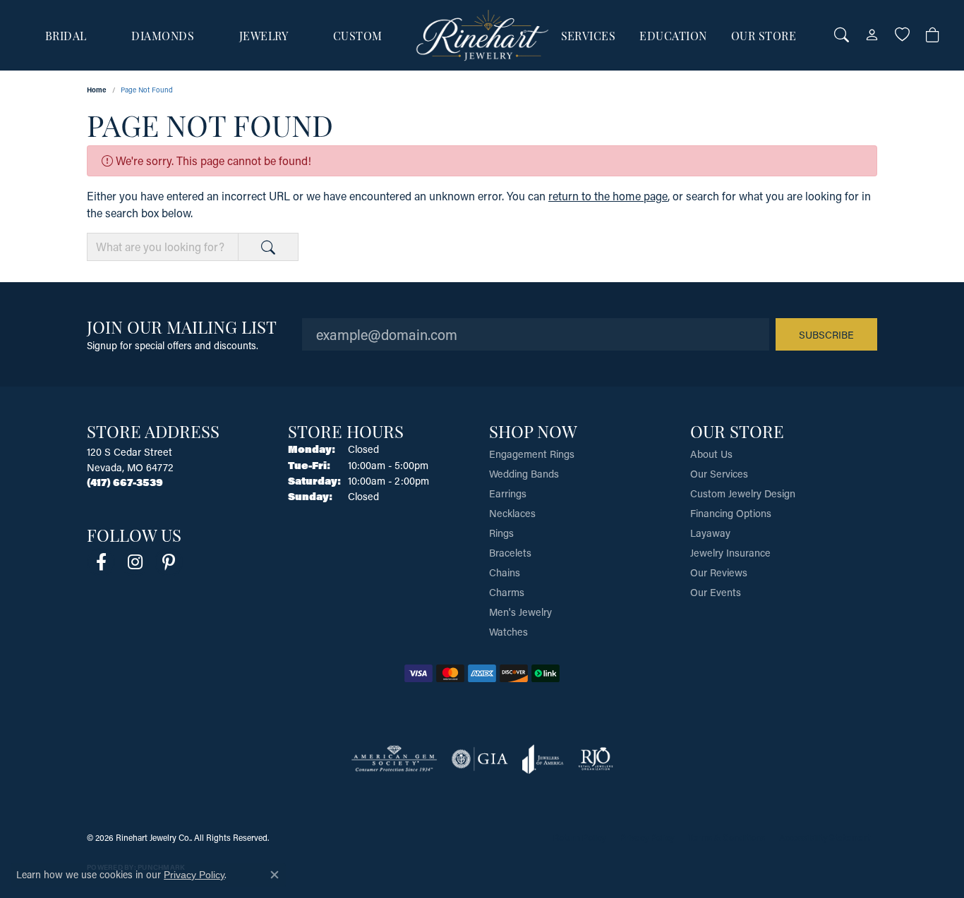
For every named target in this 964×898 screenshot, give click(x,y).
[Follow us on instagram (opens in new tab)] (135, 562)
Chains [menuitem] (504, 572)
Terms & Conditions (726, 837)
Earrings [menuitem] (507, 493)
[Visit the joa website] (542, 759)
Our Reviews (718, 572)
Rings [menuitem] (501, 533)
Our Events (715, 592)
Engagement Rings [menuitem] (531, 454)
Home (97, 90)
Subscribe (826, 334)
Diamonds (162, 35)
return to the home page (608, 195)
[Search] (841, 35)
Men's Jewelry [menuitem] (520, 612)
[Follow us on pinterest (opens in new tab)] (169, 562)
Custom (357, 35)
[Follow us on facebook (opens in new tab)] (101, 562)
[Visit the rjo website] (595, 759)
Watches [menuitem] (508, 631)
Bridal (66, 35)
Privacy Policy (647, 837)
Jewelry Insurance (730, 552)
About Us (711, 454)
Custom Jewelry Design (742, 493)
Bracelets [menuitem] (510, 552)
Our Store (763, 35)
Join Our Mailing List (182, 326)
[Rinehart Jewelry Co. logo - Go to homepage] (482, 35)
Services (588, 35)
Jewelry (263, 35)
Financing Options (730, 513)
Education (672, 35)
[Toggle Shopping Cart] (932, 35)
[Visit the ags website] (394, 759)
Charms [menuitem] (506, 592)
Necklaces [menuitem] (512, 513)
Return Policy (579, 837)
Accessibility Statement (824, 837)
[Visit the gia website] (480, 759)
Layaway (710, 533)
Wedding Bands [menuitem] (524, 473)
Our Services (719, 473)
